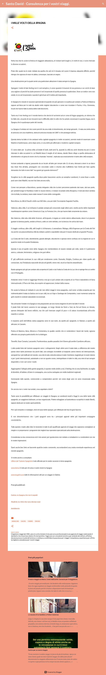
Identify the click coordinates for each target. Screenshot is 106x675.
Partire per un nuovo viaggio (38, 650)
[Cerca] (72, 3)
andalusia (15, 521)
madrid (30, 521)
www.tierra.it (15, 468)
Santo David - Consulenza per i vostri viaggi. (38, 4)
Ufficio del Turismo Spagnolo (21, 461)
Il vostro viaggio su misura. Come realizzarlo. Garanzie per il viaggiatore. (53, 579)
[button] (12, 27)
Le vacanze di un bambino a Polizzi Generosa (43, 615)
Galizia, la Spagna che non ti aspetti (24, 495)
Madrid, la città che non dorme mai (25, 502)
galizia (23, 521)
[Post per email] (12, 519)
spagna (37, 521)
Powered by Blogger (54, 672)
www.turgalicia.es (17, 475)
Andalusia (15, 508)
